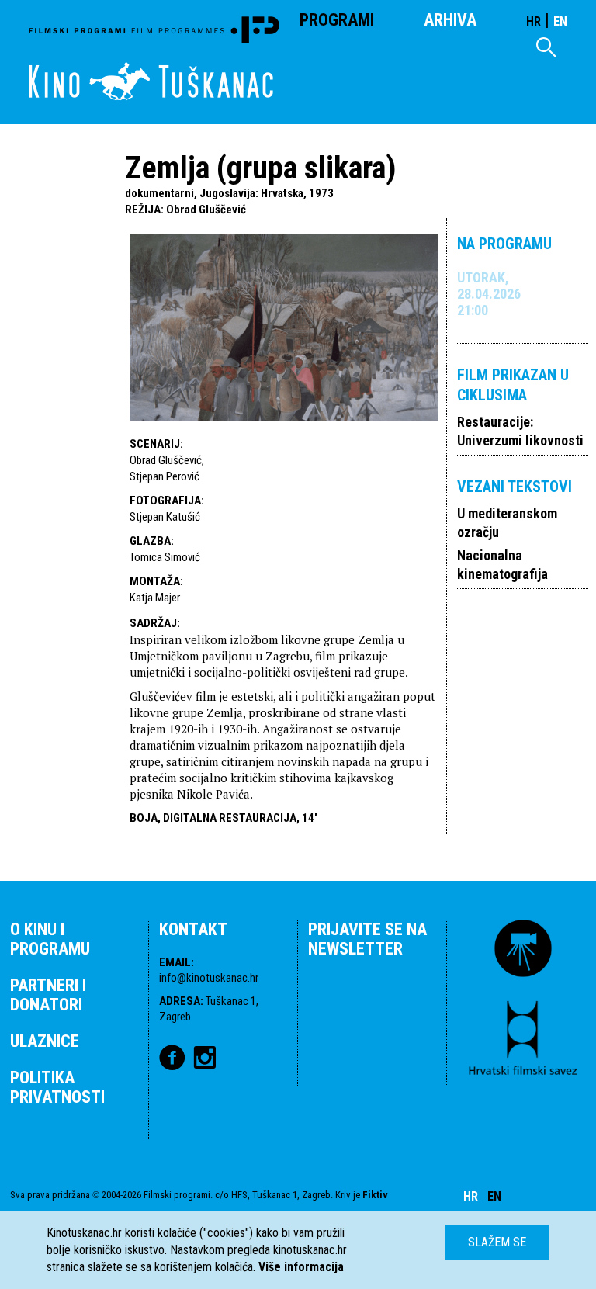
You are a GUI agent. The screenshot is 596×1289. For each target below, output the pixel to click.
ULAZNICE (44, 1041)
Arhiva (450, 19)
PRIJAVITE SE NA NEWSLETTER (367, 939)
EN (560, 21)
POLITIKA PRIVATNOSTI (57, 1087)
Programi (337, 19)
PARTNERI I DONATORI (48, 994)
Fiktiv (375, 1195)
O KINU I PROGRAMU (50, 939)
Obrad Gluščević (206, 210)
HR (533, 21)
